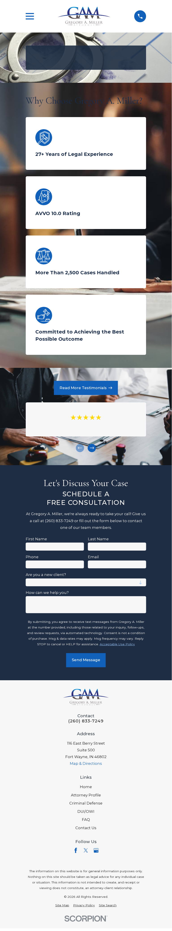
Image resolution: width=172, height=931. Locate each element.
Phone (32, 556)
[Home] (84, 16)
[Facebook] (75, 850)
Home (86, 787)
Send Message (86, 660)
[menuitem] (62, 905)
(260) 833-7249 (85, 721)
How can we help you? (47, 592)
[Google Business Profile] (96, 850)
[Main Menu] (30, 16)
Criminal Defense (85, 803)
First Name (36, 539)
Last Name (98, 539)
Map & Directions (86, 763)
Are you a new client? (46, 574)
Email (93, 556)
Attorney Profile (86, 795)
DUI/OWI (85, 811)
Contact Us (85, 828)
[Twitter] (85, 850)
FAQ (86, 819)
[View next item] (92, 448)
